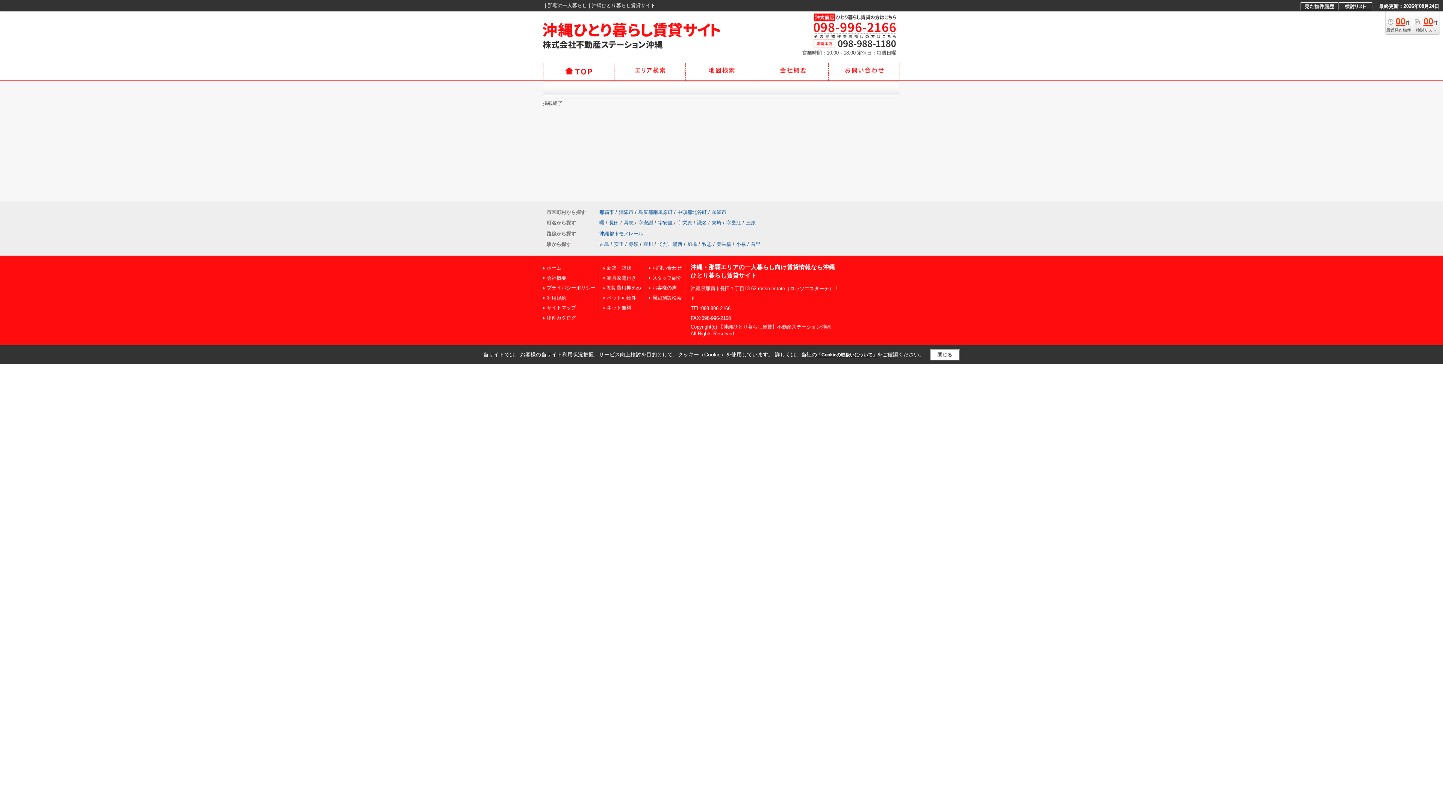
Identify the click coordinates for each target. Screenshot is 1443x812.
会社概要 (556, 278)
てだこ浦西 (670, 244)
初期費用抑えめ (624, 288)
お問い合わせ (667, 268)
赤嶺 (633, 244)
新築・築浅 (619, 268)
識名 (702, 223)
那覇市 (606, 212)
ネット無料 (619, 308)
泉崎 (717, 223)
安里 (619, 244)
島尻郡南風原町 (655, 212)
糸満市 (719, 212)
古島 (604, 244)
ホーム (554, 268)
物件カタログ (561, 318)
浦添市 (626, 212)
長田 (614, 223)
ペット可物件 (621, 298)
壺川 (648, 244)
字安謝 (645, 223)
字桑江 (733, 223)
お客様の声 (664, 288)
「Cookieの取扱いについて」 (847, 355)
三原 (751, 223)
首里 (756, 244)
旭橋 (692, 244)
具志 (629, 223)
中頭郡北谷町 (692, 212)
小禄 (741, 244)
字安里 (665, 223)
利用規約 (556, 298)
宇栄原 (685, 223)
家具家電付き (621, 278)
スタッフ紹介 (667, 278)
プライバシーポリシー (571, 288)
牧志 (707, 244)
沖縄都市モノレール (621, 233)
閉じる (945, 355)
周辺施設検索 (667, 298)
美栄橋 (724, 244)
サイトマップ (561, 308)
